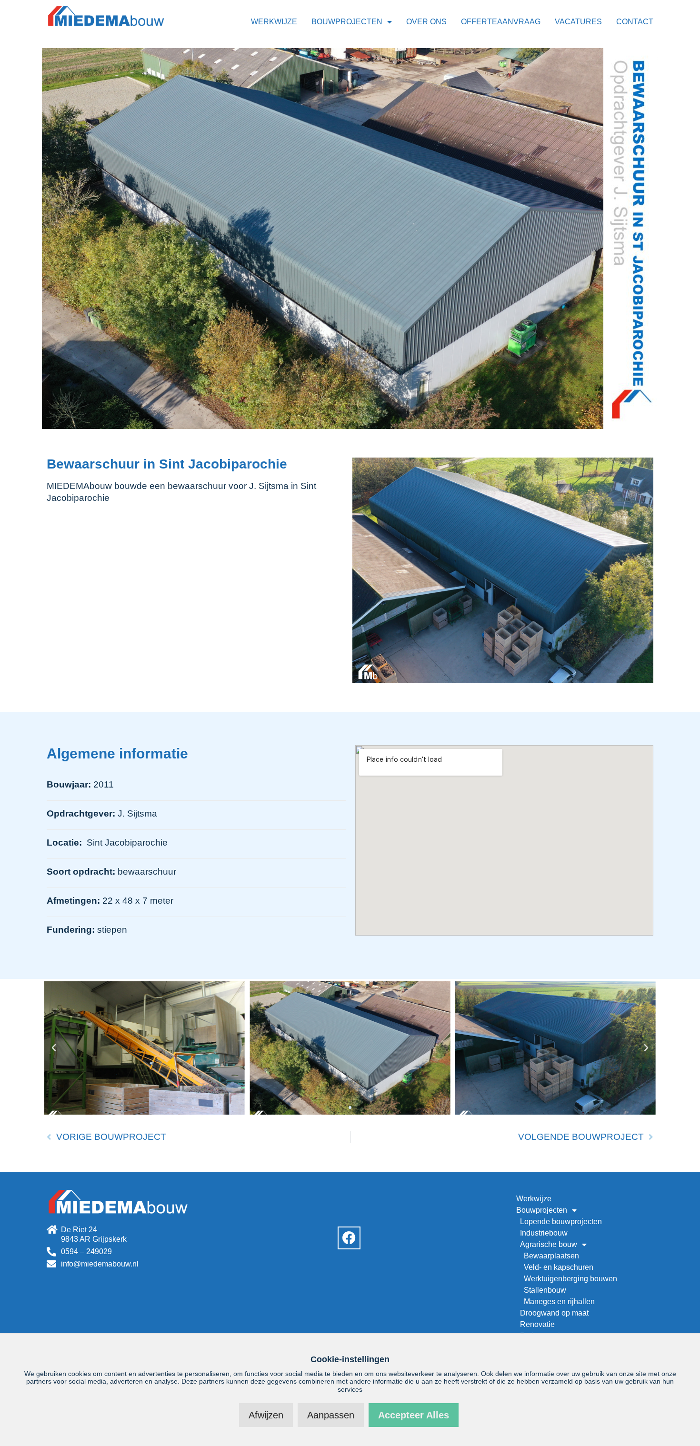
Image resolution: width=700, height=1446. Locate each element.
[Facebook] (349, 1238)
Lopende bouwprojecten (561, 1221)
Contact (634, 22)
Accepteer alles (413, 1415)
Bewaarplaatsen (551, 1256)
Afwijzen (266, 1415)
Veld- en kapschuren (558, 1267)
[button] (54, 1048)
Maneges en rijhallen (559, 1301)
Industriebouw (544, 1233)
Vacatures (578, 22)
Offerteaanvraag (500, 22)
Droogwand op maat (554, 1313)
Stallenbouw (545, 1290)
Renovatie (537, 1324)
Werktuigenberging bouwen (570, 1279)
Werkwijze (274, 22)
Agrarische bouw (548, 1244)
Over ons (426, 22)
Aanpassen (330, 1415)
